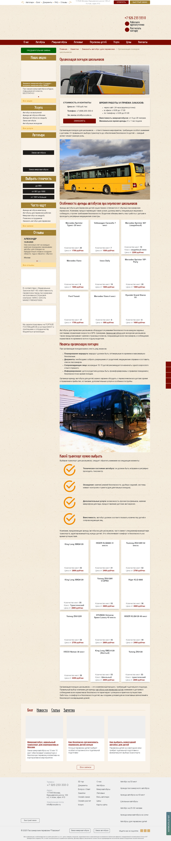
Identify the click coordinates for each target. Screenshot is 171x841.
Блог (38, 2)
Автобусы (40, 42)
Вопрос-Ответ (84, 789)
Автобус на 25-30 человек (131, 808)
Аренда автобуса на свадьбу (35, 118)
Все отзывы (28, 265)
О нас (26, 42)
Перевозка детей (98, 42)
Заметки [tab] (69, 710)
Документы (47, 2)
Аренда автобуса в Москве (34, 115)
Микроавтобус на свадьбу (34, 215)
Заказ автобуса (29, 121)
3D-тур (81, 782)
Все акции (27, 100)
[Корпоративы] (168, 369)
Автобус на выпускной (32, 113)
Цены (128, 42)
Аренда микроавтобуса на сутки (134, 815)
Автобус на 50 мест (128, 782)
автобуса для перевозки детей (109, 690)
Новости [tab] (42, 710)
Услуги (116, 42)
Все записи (28, 225)
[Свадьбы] (168, 375)
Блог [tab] (30, 710)
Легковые (78, 42)
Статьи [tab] (55, 710)
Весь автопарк (103, 797)
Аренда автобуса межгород (34, 210)
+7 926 (135, 18)
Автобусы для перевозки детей (133, 821)
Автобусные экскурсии (32, 123)
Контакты (142, 42)
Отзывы (63, 2)
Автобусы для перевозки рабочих (37, 213)
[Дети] (168, 364)
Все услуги (28, 128)
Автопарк (30, 2)
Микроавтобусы (59, 42)
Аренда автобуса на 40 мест (132, 795)
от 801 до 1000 (38, 191)
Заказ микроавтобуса (80, 830)
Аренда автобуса (114, 333)
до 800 (38, 186)
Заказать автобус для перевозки (36, 221)
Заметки (81, 793)
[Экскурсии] (168, 380)
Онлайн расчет (84, 801)
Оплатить (121, 2)
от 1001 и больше (38, 197)
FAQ (56, 2)
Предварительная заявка (38, 50)
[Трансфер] (168, 386)
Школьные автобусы (129, 801)
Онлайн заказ (84, 797)
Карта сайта (102, 805)
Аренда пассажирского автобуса (134, 788)
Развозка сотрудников (32, 218)
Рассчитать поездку (135, 29)
